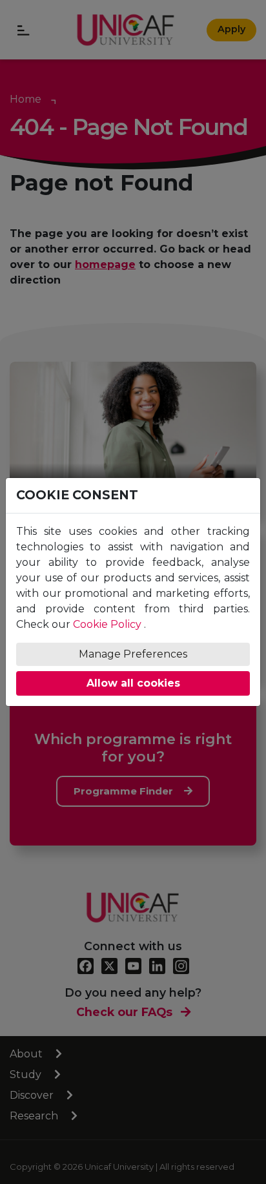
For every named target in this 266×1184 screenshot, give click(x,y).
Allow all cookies (133, 683)
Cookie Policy (107, 624)
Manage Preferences (133, 654)
